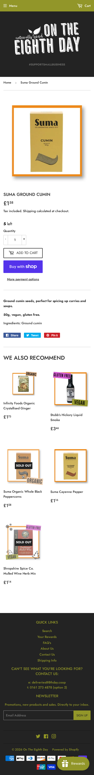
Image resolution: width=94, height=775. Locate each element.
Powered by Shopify (65, 749)
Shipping (29, 211)
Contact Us (47, 654)
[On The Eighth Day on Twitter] (38, 737)
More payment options (23, 279)
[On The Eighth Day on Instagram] (54, 737)
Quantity (9, 231)
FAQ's (47, 642)
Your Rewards (47, 637)
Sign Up (82, 715)
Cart (87, 5)
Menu (13, 5)
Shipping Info (47, 660)
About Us (47, 648)
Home (7, 82)
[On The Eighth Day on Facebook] (46, 737)
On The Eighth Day (35, 749)
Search (47, 631)
